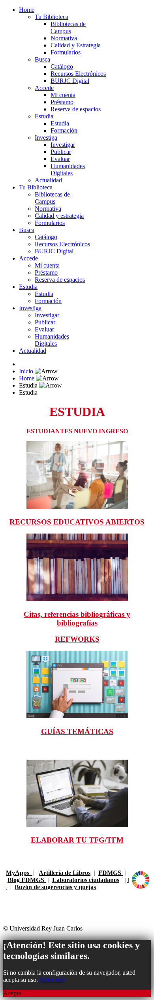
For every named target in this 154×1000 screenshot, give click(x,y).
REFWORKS (77, 639)
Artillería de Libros (64, 872)
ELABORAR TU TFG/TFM (77, 840)
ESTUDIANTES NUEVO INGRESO (77, 431)
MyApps (19, 872)
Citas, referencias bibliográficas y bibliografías (77, 618)
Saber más (52, 979)
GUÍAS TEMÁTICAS (77, 731)
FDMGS (110, 872)
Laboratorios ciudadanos (85, 879)
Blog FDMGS (27, 879)
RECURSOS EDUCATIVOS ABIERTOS (77, 522)
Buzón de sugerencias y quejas (55, 887)
